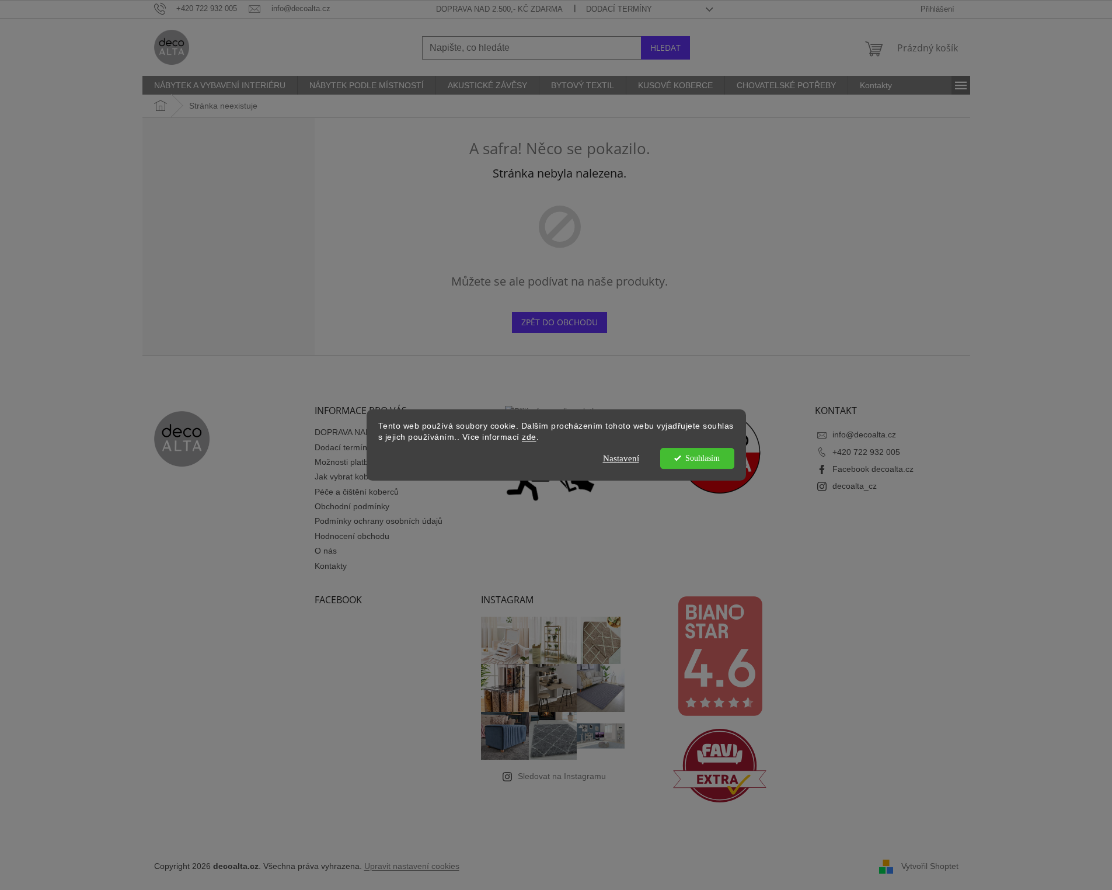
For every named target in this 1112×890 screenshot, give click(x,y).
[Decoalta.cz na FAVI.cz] (719, 765)
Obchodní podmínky (352, 506)
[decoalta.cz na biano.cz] (720, 656)
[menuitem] (219, 85)
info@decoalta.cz (864, 434)
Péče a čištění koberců (357, 491)
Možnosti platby (343, 462)
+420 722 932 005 (866, 452)
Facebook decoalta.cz (873, 469)
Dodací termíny (619, 9)
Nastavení (621, 458)
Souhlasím (702, 458)
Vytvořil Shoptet (929, 865)
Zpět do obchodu (559, 322)
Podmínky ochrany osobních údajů (378, 521)
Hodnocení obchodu (352, 536)
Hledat (665, 47)
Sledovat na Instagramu (562, 776)
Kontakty (331, 566)
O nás (326, 550)
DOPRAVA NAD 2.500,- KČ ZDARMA (499, 9)
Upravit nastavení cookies (411, 866)
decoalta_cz (854, 486)
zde (529, 437)
